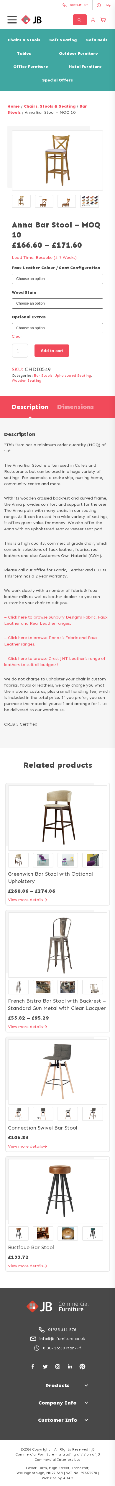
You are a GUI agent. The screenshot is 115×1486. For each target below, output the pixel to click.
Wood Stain (24, 292)
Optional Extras (29, 317)
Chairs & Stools (24, 40)
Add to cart (52, 350)
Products (57, 1385)
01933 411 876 (62, 1329)
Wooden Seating (26, 380)
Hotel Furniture (85, 66)
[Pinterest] (82, 1366)
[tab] (30, 407)
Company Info (57, 1403)
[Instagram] (58, 1366)
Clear (17, 336)
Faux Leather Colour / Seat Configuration (56, 267)
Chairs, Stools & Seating (49, 106)
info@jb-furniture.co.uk (62, 1338)
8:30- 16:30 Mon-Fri (62, 1348)
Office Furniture (30, 66)
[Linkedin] (70, 1366)
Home (13, 106)
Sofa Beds (96, 40)
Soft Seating (63, 40)
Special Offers (57, 80)
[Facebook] (33, 1366)
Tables (24, 53)
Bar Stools (43, 375)
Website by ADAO (57, 1478)
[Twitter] (45, 1366)
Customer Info (57, 1420)
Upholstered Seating (73, 375)
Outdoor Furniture (78, 53)
